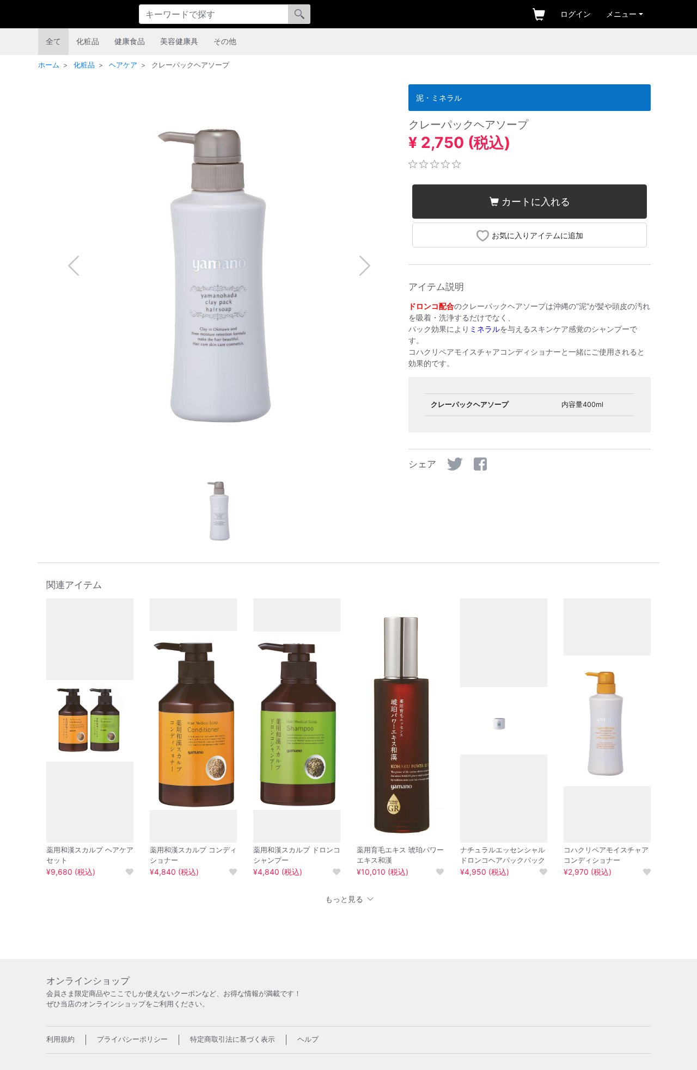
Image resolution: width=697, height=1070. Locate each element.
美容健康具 (179, 41)
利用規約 (60, 1039)
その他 (224, 41)
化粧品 (87, 41)
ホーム (48, 65)
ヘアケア (123, 65)
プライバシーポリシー (132, 1039)
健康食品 (129, 41)
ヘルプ (308, 1039)
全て (53, 41)
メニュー (621, 13)
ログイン (575, 13)
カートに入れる (536, 201)
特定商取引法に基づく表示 (232, 1039)
